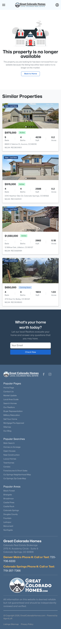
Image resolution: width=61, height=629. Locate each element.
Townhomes (8, 463)
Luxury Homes (9, 459)
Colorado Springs (11, 510)
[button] (3, 4)
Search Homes (10, 403)
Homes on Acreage (11, 447)
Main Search (9, 443)
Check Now (30, 352)
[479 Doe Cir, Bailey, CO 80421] (30, 270)
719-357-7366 (12, 570)
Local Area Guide (10, 399)
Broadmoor (8, 498)
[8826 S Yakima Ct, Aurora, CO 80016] (30, 115)
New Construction (11, 455)
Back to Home (30, 73)
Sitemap (7, 427)
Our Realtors (9, 407)
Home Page (8, 387)
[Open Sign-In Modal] (57, 5)
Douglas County (10, 514)
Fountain (7, 518)
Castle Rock (8, 506)
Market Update (10, 395)
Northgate (8, 530)
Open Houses (9, 451)
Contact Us (8, 391)
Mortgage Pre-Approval (13, 423)
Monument (8, 526)
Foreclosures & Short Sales (15, 470)
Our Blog (7, 431)
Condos (6, 467)
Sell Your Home (10, 419)
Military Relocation (11, 415)
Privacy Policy (27, 624)
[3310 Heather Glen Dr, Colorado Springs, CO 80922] (30, 167)
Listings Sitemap (11, 624)
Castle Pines (8, 502)
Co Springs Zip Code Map (14, 478)
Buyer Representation (13, 411)
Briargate (7, 494)
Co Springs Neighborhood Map (17, 474)
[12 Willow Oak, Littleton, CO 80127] (30, 219)
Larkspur (7, 522)
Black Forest (9, 491)
